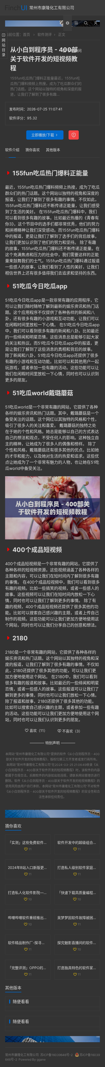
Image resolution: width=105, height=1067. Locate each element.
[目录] (76, 23)
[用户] (95, 23)
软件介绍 (12, 149)
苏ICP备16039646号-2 (56, 1055)
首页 (26, 34)
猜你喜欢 (32, 149)
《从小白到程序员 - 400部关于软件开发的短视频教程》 (58, 781)
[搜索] (86, 23)
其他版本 (53, 149)
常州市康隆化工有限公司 (51, 7)
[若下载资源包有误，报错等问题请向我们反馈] (74, 135)
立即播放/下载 (42, 135)
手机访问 (74, 50)
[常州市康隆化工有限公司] (16, 7)
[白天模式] (67, 23)
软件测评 (44, 34)
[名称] (52, 23)
